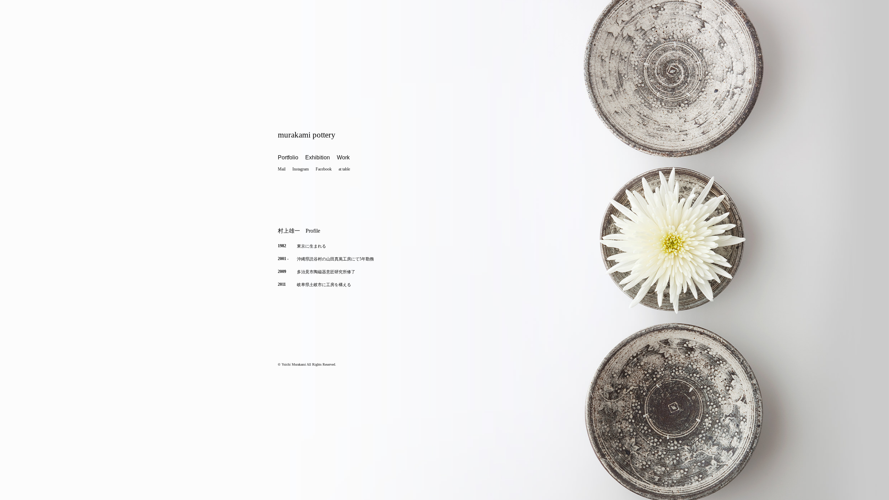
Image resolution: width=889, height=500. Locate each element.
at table (344, 169)
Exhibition (317, 157)
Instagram (300, 169)
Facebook (324, 169)
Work (343, 157)
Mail (281, 169)
